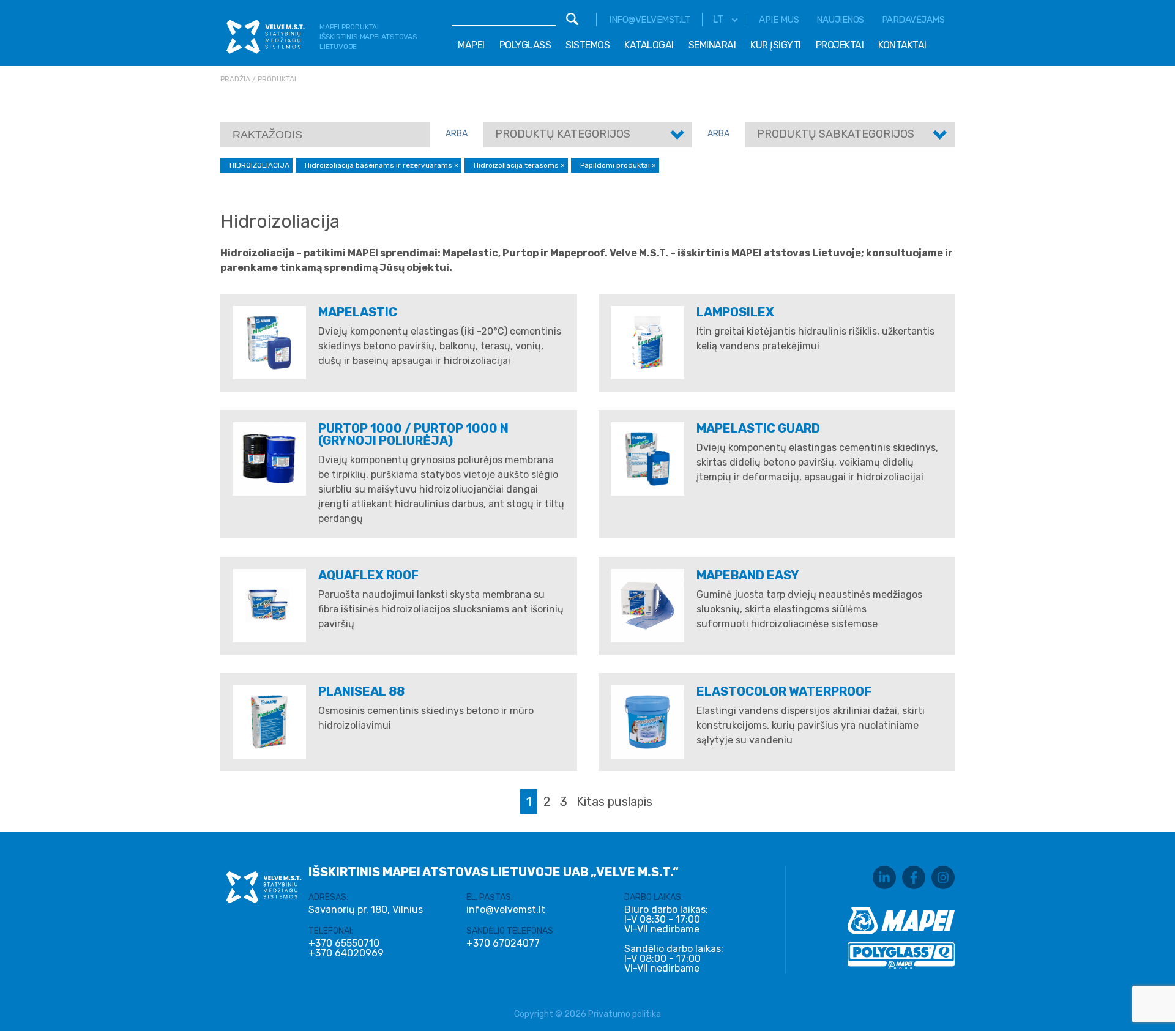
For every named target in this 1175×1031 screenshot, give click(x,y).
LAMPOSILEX (735, 312)
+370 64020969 (346, 953)
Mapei (471, 45)
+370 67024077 (503, 943)
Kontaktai (902, 45)
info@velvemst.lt (649, 19)
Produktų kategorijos (562, 134)
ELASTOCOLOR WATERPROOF (783, 691)
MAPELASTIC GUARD (758, 428)
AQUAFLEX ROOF (368, 575)
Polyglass (525, 45)
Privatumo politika (624, 1014)
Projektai (840, 45)
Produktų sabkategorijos (835, 134)
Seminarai (712, 45)
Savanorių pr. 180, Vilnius (365, 909)
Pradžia (235, 79)
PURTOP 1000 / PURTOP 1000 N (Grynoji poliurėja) (413, 434)
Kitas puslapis (614, 801)
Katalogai (649, 45)
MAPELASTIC (357, 312)
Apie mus (779, 19)
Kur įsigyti (775, 45)
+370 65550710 (343, 943)
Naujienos (840, 19)
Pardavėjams (913, 19)
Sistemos (587, 45)
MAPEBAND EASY (747, 575)
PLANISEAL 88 (361, 691)
